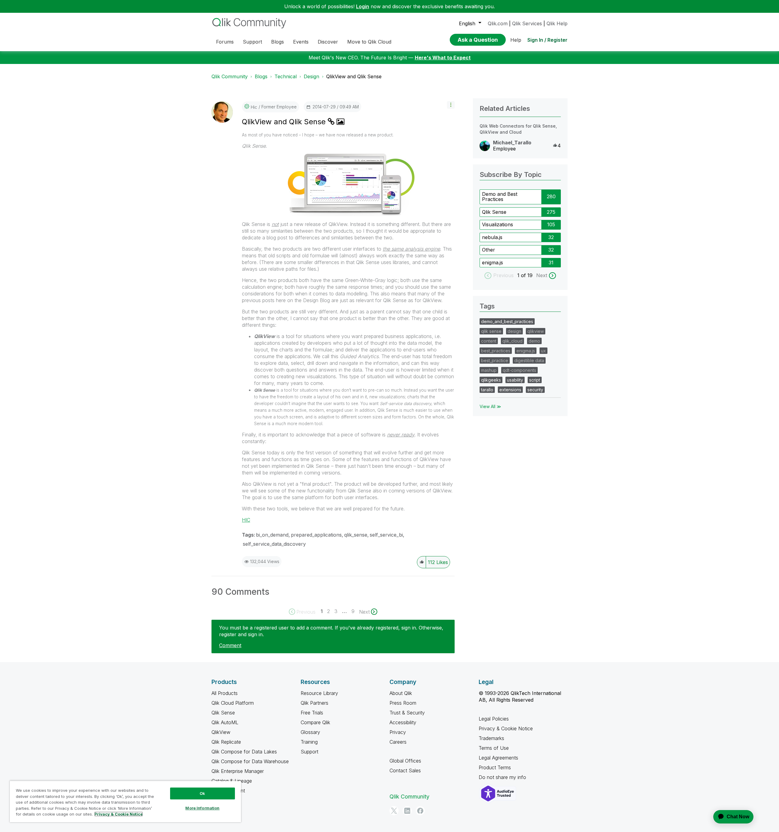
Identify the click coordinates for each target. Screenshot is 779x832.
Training (309, 742)
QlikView (220, 732)
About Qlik (401, 693)
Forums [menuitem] (225, 42)
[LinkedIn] (407, 810)
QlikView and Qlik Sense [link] (354, 76)
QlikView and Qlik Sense (285, 121)
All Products (224, 693)
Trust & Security (407, 713)
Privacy (398, 732)
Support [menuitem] (252, 42)
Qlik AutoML (224, 722)
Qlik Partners (314, 703)
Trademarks (491, 738)
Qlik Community (229, 76)
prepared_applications (316, 535)
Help (515, 40)
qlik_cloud (512, 341)
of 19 (527, 275)
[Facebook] (420, 810)
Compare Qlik (315, 722)
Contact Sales (405, 770)
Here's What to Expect (443, 58)
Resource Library (319, 693)
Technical (285, 76)
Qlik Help (557, 23)
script (534, 380)
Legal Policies (494, 719)
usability (515, 380)
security (535, 389)
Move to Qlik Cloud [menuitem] (369, 42)
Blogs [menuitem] (277, 42)
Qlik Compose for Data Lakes (244, 752)
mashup (489, 370)
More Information (202, 808)
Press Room (403, 703)
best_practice (494, 360)
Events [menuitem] (301, 42)
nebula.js (492, 237)
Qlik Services (527, 23)
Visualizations (497, 224)
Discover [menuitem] (328, 42)
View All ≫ (490, 406)
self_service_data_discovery (274, 544)
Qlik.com (498, 23)
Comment (230, 645)
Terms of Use (494, 748)
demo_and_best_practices (507, 321)
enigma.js (492, 262)
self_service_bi (386, 535)
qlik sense (491, 331)
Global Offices (405, 761)
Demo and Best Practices (499, 197)
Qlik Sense (494, 212)
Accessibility (403, 722)
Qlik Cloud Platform (232, 703)
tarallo (487, 389)
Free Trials (312, 713)
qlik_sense (355, 535)
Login (362, 6)
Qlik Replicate (226, 742)
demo (534, 341)
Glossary (310, 732)
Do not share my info (503, 777)
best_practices (495, 350)
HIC (246, 520)
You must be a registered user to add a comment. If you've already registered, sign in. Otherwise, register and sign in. (331, 631)
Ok (202, 793)
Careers (398, 742)
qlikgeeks (491, 380)
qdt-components (519, 370)
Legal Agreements (498, 758)
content (488, 341)
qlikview (535, 331)
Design (311, 76)
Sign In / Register (547, 40)
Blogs (261, 76)
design (514, 331)
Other (488, 250)
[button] (451, 105)
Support (309, 752)
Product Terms (495, 767)
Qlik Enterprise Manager (237, 771)
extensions (510, 389)
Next (541, 275)
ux (543, 350)
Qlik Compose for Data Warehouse (250, 761)
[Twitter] (394, 810)
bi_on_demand (272, 535)
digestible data (529, 360)
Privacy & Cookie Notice (506, 728)
